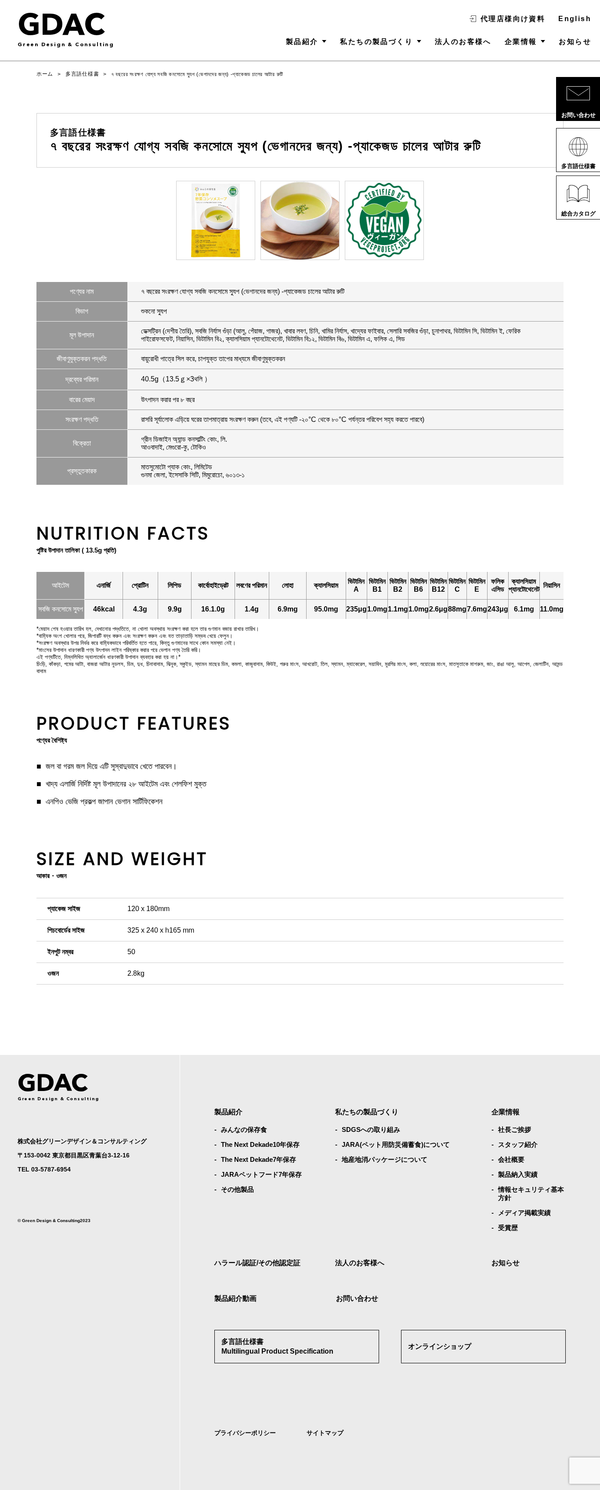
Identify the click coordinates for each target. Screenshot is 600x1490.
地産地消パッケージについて (384, 1159)
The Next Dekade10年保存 (260, 1144)
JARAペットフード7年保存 (261, 1174)
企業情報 (521, 41)
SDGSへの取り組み (371, 1129)
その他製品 (237, 1189)
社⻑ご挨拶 (514, 1129)
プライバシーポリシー (245, 1432)
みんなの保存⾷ (244, 1129)
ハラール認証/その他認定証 (257, 1263)
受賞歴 (508, 1227)
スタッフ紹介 (518, 1144)
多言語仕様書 (82, 74)
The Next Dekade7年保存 (258, 1159)
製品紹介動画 (235, 1298)
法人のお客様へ (463, 41)
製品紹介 (302, 41)
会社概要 (511, 1159)
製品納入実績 (518, 1174)
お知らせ (575, 41)
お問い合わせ (357, 1298)
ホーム (44, 74)
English (574, 18)
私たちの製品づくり (376, 41)
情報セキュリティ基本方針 (531, 1193)
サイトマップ (325, 1432)
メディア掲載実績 (524, 1212)
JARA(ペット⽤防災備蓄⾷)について (396, 1144)
